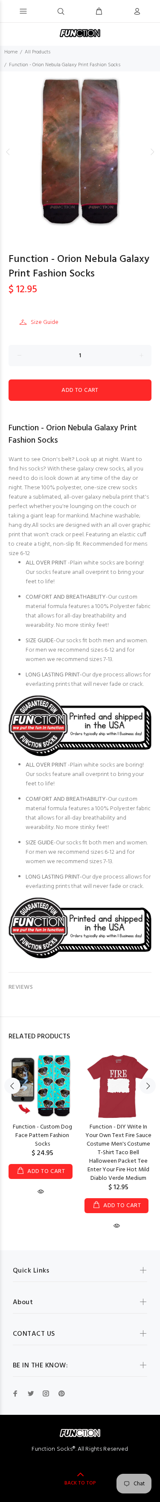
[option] (80, 151)
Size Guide (44, 322)
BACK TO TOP (80, 1483)
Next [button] (152, 152)
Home (10, 52)
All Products (37, 52)
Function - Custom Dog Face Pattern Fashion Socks (42, 1135)
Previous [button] (8, 152)
